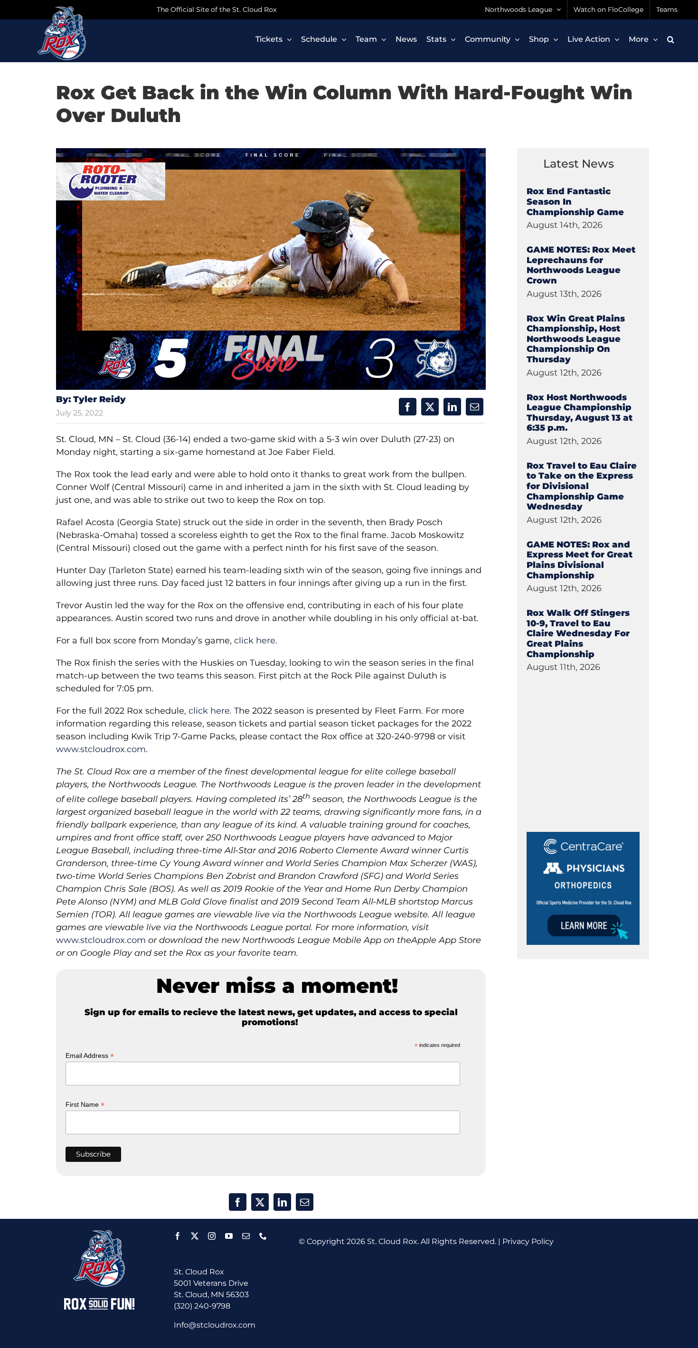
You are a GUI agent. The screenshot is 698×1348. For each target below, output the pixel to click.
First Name (85, 1104)
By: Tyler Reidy (91, 399)
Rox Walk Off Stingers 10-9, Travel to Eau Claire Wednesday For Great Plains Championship (578, 633)
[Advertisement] (598, 772)
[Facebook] (407, 407)
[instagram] (212, 1236)
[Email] (474, 407)
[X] (430, 407)
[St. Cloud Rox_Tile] (583, 835)
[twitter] (194, 1236)
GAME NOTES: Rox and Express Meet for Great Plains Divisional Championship (579, 560)
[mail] (246, 1236)
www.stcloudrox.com (101, 749)
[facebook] (177, 1236)
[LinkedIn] (452, 407)
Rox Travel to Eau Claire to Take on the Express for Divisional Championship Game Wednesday (582, 486)
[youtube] (229, 1236)
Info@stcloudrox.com (214, 1324)
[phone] (263, 1236)
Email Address (90, 1055)
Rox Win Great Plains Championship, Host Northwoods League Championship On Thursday (576, 339)
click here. (255, 640)
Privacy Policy (528, 1241)
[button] (670, 39)
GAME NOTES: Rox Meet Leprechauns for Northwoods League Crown (581, 265)
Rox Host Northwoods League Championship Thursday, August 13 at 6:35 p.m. (579, 413)
